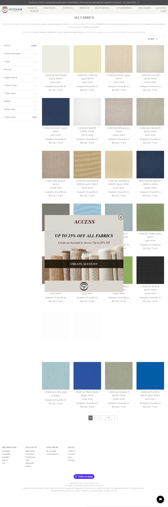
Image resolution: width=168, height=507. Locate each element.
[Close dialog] (120, 217)
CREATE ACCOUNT (84, 264)
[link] (84, 286)
